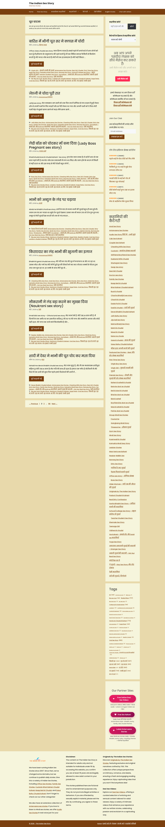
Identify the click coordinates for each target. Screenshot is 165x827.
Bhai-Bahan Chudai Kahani (122, 287)
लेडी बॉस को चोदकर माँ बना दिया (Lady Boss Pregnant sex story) (62, 145)
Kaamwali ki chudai (117, 439)
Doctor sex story (116, 275)
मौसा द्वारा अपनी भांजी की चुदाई (122, 348)
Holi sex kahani (113, 624)
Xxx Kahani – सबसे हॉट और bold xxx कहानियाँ (74, 74)
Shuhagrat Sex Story (119, 263)
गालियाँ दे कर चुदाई (118, 468)
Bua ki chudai (116, 291)
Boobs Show (47, 79)
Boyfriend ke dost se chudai (122, 403)
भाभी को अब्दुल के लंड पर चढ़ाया (52, 199)
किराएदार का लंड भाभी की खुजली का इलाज (60, 251)
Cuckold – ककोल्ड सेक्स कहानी (123, 251)
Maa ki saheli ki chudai (120, 407)
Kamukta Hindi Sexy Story (49, 72)
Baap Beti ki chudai (119, 283)
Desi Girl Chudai (77, 70)
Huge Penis (95, 79)
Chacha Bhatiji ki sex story (121, 295)
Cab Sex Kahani (115, 238)
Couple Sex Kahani (117, 243)
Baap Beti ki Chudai (44, 790)
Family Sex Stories (40, 125)
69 (32, 79)
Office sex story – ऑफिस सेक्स (121, 476)
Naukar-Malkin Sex (37, 335)
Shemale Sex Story (116, 522)
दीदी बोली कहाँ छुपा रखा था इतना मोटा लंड (121, 191)
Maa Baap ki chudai (127, 630)
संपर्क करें (121, 824)
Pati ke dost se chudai (120, 411)
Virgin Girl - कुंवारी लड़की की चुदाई (42, 70)
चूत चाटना (67, 81)
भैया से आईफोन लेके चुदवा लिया (121, 201)
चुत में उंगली (51, 81)
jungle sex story (113, 627)
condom (53, 185)
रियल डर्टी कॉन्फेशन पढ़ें (123, 102)
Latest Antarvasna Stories (124, 730)
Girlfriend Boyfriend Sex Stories (123, 255)
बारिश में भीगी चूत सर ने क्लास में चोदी (56, 41)
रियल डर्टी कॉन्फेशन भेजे (122, 106)
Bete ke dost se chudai (120, 386)
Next (54, 404)
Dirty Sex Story (82, 281)
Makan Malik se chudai (115, 637)
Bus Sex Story (113, 601)
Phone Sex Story (130, 643)
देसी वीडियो (97, 12)
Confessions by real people (125, 608)
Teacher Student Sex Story (48, 74)
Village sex (123, 658)
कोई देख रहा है (50, 235)
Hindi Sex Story (34, 72)
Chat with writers (125, 12)
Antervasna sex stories (38, 806)
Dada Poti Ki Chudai (119, 303)
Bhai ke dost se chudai (120, 395)
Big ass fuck (38, 79)
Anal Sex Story (54, 281)
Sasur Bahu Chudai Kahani (122, 344)
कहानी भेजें (72, 12)
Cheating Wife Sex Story (71, 122)
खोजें (132, 26)
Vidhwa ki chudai (116, 530)
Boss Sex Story (36, 177)
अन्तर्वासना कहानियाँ (58, 12)
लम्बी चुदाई (87, 81)
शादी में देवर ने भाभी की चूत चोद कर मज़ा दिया (62, 356)
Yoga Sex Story (115, 542)
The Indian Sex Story (41, 3)
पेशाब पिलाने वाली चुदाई (39, 229)
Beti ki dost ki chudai (119, 390)
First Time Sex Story (91, 70)
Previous (33, 404)
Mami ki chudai (117, 328)
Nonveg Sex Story (65, 72)
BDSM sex (129, 595)
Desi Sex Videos (118, 792)
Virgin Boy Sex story (119, 364)
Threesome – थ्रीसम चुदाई (121, 427)
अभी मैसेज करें (122, 79)
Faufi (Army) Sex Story (116, 617)
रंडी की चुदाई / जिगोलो (117, 576)
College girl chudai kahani (61, 79)
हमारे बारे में (107, 824)
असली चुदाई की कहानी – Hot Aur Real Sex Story (67, 127)
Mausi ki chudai (117, 332)
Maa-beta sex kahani (118, 451)
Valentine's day (114, 658)
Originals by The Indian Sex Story (122, 491)
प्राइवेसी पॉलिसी (130, 824)
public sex (112, 647)
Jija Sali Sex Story (118, 320)
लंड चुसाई (80, 81)
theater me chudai (114, 650)
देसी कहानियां (58, 77)
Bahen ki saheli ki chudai (121, 382)
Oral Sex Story (34, 81)
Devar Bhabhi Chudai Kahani (41, 385)
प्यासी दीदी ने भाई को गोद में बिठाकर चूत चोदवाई (119, 180)
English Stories (110, 12)
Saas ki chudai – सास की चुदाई (123, 340)
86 (49, 404)
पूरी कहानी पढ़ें (36, 64)
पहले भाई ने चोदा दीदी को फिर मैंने (122, 159)
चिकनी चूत (43, 81)
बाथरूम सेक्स (113, 667)
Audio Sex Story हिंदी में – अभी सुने (122, 234)
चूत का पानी (60, 81)
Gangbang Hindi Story (120, 423)
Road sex (120, 647)
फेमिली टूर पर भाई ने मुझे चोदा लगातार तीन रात (120, 168)
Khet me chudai (124, 627)
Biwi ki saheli (116, 399)
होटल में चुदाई (113, 674)
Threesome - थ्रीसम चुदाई (42, 233)
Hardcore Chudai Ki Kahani (81, 79)
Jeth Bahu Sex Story (38, 122)
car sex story (123, 601)
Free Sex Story (42, 12)
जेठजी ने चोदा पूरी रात (44, 93)
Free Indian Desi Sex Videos (124, 698)
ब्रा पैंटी (74, 81)
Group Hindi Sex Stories (118, 415)
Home (31, 12)
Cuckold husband (115, 611)
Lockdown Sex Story (115, 630)
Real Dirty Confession (118, 499)
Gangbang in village (129, 617)
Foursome (115, 419)
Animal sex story (120, 595)
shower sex (127, 647)
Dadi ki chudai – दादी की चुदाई (122, 308)
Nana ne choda (117, 336)
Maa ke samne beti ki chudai (118, 634)
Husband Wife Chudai (120, 259)
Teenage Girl (114, 526)
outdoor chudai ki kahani (38, 239)
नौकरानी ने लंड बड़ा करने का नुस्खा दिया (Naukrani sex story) (58, 304)
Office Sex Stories (44, 784)
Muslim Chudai (83, 237)
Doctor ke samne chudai (116, 614)
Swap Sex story (117, 267)
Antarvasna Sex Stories (63, 70)
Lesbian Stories (85, 231)
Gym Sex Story (115, 431)
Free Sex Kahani (124, 714)
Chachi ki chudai (118, 299)
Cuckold (38, 787)
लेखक (114, 824)
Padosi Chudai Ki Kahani (119, 495)
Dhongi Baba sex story (128, 611)
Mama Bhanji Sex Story (120, 324)
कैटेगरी (85, 12)
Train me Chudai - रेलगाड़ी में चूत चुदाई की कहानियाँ (121, 653)
